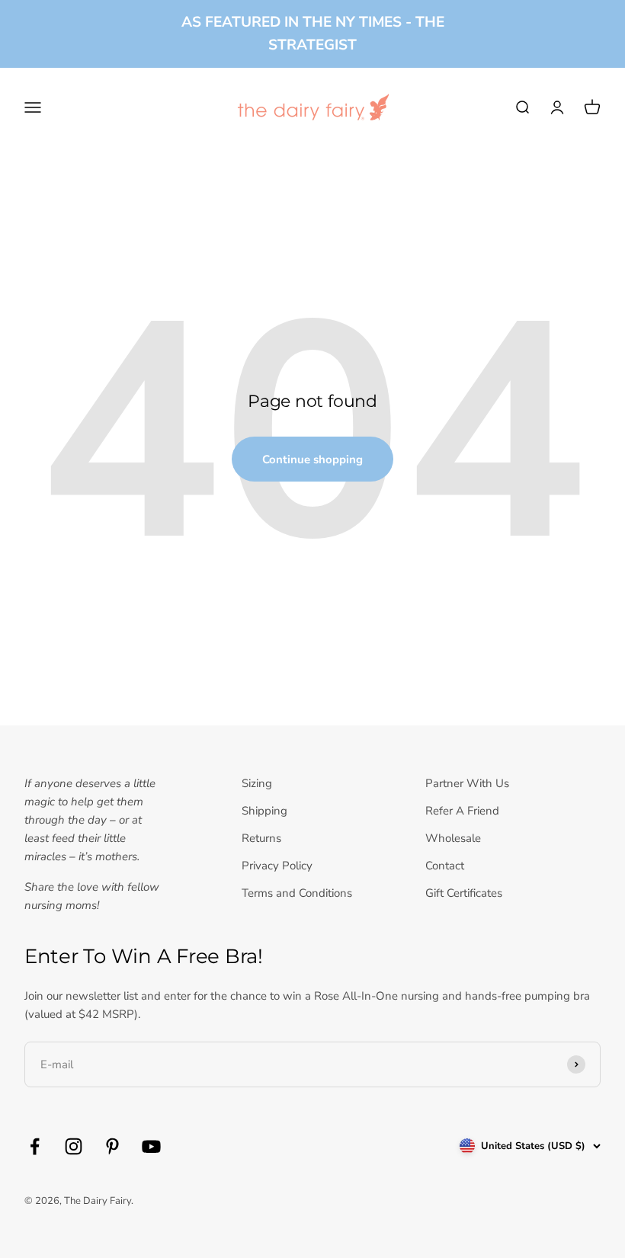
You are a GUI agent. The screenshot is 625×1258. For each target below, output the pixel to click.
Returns (261, 838)
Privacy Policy (277, 865)
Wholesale (453, 838)
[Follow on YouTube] (151, 1146)
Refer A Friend (462, 810)
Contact (444, 865)
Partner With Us (467, 783)
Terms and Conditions (297, 893)
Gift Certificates (463, 893)
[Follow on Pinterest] (112, 1146)
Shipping (264, 810)
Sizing (257, 783)
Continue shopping (312, 459)
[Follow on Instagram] (73, 1146)
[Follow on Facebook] (34, 1146)
